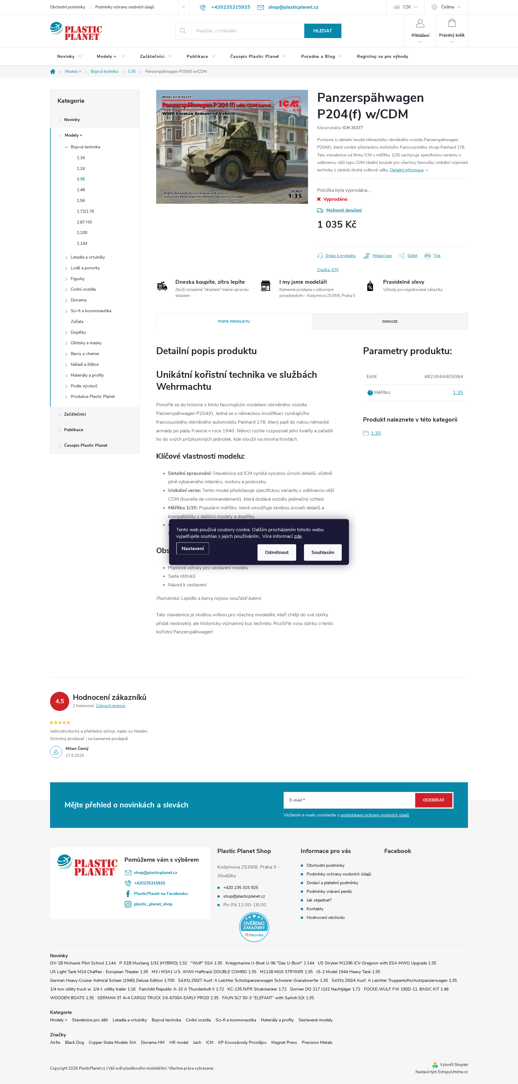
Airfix (55, 1042)
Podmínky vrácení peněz (329, 891)
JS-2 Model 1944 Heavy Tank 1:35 (348, 972)
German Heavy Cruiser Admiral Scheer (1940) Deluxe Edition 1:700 (112, 980)
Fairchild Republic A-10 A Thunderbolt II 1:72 (181, 989)
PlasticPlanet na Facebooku (161, 893)
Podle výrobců (84, 386)
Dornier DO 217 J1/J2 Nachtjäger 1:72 (325, 989)
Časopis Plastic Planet (85, 445)
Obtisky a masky (86, 343)
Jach (197, 1042)
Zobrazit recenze (110, 706)
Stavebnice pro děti (90, 1020)
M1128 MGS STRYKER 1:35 (286, 972)
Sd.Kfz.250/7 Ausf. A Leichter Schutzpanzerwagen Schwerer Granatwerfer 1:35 (253, 980)
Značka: (327, 270)
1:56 (81, 200)
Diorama (78, 300)
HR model (178, 1042)
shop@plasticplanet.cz (155, 872)
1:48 (81, 190)
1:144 (82, 243)
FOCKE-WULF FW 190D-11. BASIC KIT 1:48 (406, 989)
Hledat (322, 31)
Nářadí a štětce (85, 364)
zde (298, 536)
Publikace (73, 430)
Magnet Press (284, 1042)
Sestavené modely (315, 1020)
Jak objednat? (319, 900)
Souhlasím (322, 552)
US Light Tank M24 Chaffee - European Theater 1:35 (99, 972)
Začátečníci (75, 414)
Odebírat (434, 800)
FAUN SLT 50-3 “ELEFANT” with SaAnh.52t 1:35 (268, 998)
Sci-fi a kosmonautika (91, 311)
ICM (209, 1042)
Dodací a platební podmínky (332, 883)
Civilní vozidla (83, 289)
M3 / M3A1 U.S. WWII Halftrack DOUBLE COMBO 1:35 (204, 972)
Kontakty (315, 909)
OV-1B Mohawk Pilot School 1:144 (83, 963)
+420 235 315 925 (240, 887)
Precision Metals (317, 1042)
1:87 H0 (84, 222)
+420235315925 (149, 883)
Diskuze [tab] (389, 321)
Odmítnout (277, 552)
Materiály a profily (87, 375)
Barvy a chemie (85, 354)
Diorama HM (153, 1042)
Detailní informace (407, 170)
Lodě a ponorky (85, 268)
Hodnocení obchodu (326, 917)
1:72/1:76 (85, 211)
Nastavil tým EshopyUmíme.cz (441, 1072)
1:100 (82, 232)
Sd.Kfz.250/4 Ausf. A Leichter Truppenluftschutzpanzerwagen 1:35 (394, 980)
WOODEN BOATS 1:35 (72, 998)
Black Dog (74, 1042)
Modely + (73, 135)
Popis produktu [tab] (234, 321)
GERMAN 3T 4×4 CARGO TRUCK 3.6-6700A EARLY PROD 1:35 (158, 998)
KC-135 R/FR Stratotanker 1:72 (257, 989)
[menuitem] (70, 56)
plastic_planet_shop (153, 904)
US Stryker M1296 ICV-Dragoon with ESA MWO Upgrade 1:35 (377, 963)
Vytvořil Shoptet (454, 1065)
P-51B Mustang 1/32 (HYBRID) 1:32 (153, 963)
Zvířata (77, 321)
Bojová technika (85, 147)
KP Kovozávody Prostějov (242, 1042)
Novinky (72, 120)
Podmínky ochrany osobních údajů (124, 7)
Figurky (78, 279)
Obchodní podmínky (67, 7)
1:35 (81, 179)
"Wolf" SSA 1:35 (206, 963)
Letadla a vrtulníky (88, 257)
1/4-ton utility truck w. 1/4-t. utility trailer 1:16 (92, 989)
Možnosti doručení (344, 210)
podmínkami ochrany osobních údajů (375, 815)
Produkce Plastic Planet (93, 396)
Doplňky (78, 332)
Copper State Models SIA (112, 1042)
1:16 (81, 158)
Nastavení (193, 548)
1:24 (81, 168)
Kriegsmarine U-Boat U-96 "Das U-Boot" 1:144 (270, 963)
